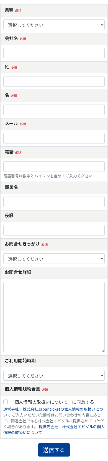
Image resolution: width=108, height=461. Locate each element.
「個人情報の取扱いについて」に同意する (52, 401)
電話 (9, 151)
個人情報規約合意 (22, 388)
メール (11, 123)
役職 (9, 215)
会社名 (11, 38)
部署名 (11, 187)
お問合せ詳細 (18, 272)
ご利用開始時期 (20, 360)
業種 (9, 9)
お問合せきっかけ (22, 243)
